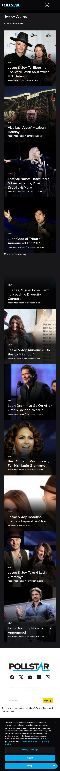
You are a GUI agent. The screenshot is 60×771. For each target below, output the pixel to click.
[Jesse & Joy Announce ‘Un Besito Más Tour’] (30, 336)
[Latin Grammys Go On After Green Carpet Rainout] (30, 392)
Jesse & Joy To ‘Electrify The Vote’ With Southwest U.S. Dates (28, 71)
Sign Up (47, 700)
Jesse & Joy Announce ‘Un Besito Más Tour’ (29, 352)
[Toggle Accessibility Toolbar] (55, 766)
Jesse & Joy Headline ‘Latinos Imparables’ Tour (28, 519)
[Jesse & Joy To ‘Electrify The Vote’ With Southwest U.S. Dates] (30, 58)
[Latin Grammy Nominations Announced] (30, 614)
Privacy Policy (42, 708)
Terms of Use (8, 711)
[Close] (55, 723)
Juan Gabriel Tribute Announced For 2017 (24, 241)
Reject (30, 758)
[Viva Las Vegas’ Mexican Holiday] (30, 114)
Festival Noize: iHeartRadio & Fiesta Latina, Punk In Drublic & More (28, 183)
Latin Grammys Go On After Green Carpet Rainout (30, 407)
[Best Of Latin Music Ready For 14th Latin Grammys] (30, 447)
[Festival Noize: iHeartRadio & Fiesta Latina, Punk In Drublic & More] (30, 169)
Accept (30, 766)
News (10, 62)
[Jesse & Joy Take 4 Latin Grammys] (30, 559)
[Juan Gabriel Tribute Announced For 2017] (30, 225)
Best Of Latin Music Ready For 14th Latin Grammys (28, 463)
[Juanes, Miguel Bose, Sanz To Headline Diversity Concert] (30, 281)
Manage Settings (30, 750)
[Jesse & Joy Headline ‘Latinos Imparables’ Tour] (30, 503)
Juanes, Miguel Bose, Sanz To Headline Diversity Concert (28, 294)
